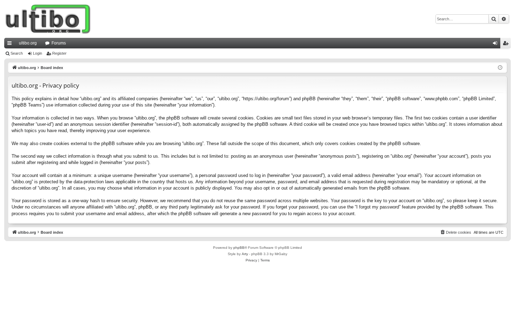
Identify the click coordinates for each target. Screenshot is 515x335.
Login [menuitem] (496, 44)
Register (59, 53)
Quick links (11, 44)
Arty (245, 254)
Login (37, 53)
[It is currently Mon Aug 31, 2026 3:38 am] (500, 68)
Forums (59, 43)
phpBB (239, 247)
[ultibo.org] (48, 19)
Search (17, 53)
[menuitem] (455, 232)
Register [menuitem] (507, 44)
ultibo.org (28, 43)
